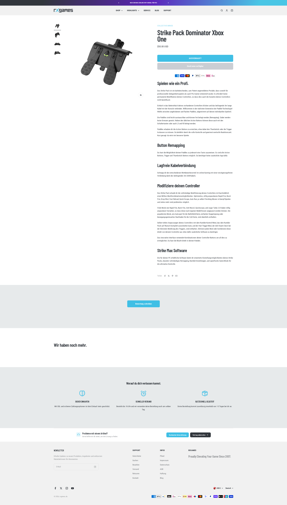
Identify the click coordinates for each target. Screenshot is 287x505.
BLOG (157, 10)
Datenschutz (165, 465)
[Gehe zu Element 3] (57, 44)
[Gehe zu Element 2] (57, 35)
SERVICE (147, 10)
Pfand (162, 456)
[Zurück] (118, 3)
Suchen (135, 460)
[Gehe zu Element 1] (57, 26)
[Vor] (168, 3)
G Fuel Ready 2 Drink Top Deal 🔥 (143, 3)
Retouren (136, 473)
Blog (161, 478)
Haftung (163, 473)
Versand (136, 469)
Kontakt (135, 478)
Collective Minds (165, 26)
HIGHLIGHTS (132, 10)
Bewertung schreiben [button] (143, 304)
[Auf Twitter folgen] (61, 488)
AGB (161, 469)
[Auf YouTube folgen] (72, 488)
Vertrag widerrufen (199, 435)
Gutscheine (137, 456)
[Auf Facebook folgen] (55, 488)
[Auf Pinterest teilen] (172, 276)
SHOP (118, 10)
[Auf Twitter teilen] (169, 276)
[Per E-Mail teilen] (176, 276)
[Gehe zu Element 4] (57, 53)
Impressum (164, 460)
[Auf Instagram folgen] (66, 488)
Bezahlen (136, 465)
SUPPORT (167, 10)
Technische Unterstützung (177, 435)
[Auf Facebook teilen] (165, 276)
